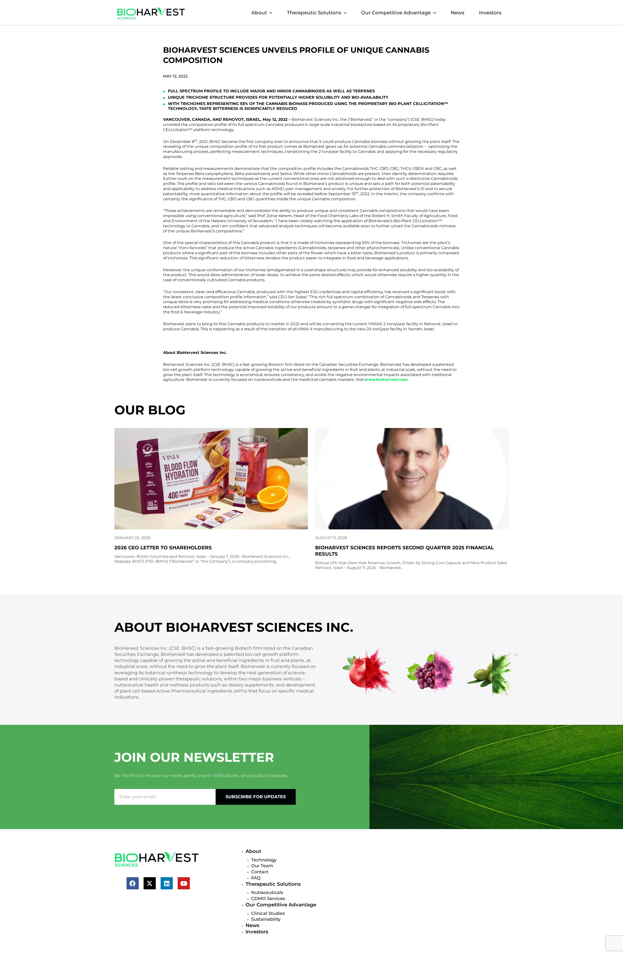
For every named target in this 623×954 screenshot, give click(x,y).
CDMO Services (268, 898)
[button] (269, 12)
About (259, 13)
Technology (263, 860)
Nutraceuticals (267, 892)
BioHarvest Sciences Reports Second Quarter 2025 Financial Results (404, 551)
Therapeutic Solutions (314, 13)
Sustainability (266, 919)
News (457, 13)
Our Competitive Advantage (396, 13)
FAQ (255, 878)
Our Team (262, 865)
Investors (490, 13)
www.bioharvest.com (386, 379)
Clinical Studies (268, 913)
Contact (259, 872)
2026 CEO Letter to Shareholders (163, 548)
